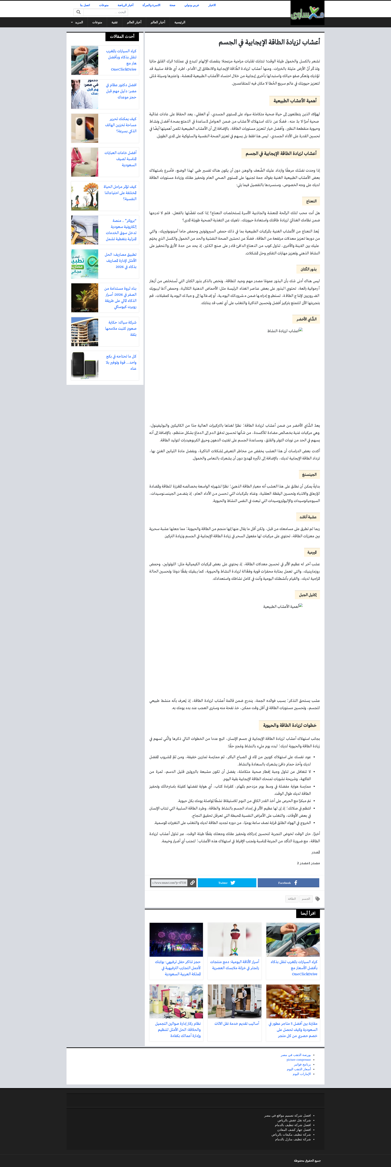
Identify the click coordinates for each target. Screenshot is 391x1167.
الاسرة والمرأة (151, 5)
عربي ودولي (191, 5)
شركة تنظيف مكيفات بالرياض (291, 1134)
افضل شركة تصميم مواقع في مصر (287, 1115)
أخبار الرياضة (126, 5)
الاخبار (212, 5)
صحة (172, 5)
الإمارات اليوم (302, 1074)
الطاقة (292, 898)
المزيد (79, 22)
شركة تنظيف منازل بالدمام (293, 1139)
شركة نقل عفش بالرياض (294, 1120)
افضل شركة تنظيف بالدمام (293, 1125)
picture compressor (299, 1059)
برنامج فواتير (302, 1064)
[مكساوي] (307, 13)
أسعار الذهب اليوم (299, 1069)
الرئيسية (179, 22)
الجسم (306, 898)
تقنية (115, 22)
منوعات (104, 5)
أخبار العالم (158, 22)
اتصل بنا (85, 5)
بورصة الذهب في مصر (296, 1055)
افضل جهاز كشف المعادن (294, 1129)
